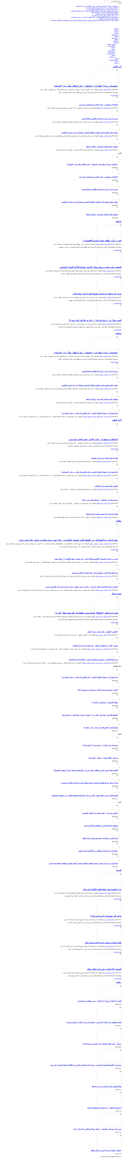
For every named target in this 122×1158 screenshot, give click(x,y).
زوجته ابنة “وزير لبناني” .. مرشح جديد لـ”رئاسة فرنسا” (100, 745)
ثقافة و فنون (111, 46)
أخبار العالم (115, 34)
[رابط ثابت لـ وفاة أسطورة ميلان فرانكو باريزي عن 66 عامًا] (108, 1083)
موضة (113, 49)
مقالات (116, 36)
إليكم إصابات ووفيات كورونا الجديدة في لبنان (103, 943)
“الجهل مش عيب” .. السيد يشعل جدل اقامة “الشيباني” (100, 813)
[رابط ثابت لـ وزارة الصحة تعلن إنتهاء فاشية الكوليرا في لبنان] (108, 886)
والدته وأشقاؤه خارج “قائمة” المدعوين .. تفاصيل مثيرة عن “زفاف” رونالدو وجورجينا (94, 1022)
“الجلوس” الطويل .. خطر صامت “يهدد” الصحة (102, 632)
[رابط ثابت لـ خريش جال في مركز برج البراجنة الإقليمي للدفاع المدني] (115, 115)
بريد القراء (112, 57)
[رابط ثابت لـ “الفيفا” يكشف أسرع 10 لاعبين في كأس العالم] (108, 1147)
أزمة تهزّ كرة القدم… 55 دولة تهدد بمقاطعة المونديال (104, 1108)
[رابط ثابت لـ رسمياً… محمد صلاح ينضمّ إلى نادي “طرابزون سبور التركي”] (108, 1040)
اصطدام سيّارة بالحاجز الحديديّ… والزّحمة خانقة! (104, 12)
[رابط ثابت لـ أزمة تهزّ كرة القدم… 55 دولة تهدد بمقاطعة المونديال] (108, 1104)
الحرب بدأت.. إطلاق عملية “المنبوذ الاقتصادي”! (102, 241)
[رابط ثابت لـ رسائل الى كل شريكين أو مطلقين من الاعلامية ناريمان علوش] (115, 847)
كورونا (116, 58)
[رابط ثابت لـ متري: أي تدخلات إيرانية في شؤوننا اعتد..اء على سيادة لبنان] (108, 290)
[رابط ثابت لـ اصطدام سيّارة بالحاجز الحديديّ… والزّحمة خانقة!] (115, 143)
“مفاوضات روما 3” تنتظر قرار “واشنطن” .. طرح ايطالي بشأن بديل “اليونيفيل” (97, 6)
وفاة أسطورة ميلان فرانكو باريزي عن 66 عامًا (106, 1086)
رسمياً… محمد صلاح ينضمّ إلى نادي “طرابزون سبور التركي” (101, 1044)
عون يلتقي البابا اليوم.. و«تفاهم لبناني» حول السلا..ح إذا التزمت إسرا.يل (95, 573)
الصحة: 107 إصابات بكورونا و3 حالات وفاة (104, 969)
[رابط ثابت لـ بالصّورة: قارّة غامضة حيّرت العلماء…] (115, 483)
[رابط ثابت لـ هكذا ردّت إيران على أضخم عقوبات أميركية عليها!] (115, 511)
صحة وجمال (111, 52)
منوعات (116, 42)
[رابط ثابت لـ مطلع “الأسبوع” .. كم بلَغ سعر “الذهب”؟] (115, 699)
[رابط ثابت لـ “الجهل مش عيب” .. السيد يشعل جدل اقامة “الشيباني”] (115, 810)
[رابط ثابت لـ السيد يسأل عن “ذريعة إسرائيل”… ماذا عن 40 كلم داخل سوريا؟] (108, 317)
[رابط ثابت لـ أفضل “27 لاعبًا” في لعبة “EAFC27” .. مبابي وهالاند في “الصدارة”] (108, 998)
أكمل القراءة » (114, 95)
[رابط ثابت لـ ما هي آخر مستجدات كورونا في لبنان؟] (108, 912)
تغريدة (116, 33)
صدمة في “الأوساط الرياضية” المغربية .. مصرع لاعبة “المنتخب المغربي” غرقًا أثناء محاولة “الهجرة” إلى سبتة (85, 1065)
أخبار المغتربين (111, 53)
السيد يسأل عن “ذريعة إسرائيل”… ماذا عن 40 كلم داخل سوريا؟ (95, 320)
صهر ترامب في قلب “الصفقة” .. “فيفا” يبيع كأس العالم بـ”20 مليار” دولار (97, 1129)
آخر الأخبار (117, 67)
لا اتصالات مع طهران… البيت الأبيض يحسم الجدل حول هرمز (101, 7)
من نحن (116, 61)
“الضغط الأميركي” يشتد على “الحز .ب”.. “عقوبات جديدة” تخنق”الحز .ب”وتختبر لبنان (90, 715)
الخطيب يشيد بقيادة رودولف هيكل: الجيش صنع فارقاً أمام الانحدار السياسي (90, 267)
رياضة (116, 63)
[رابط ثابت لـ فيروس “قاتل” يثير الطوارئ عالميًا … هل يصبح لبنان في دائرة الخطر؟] (115, 642)
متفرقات (115, 41)
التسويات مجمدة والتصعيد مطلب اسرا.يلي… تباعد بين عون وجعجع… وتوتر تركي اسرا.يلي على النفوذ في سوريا (82, 587)
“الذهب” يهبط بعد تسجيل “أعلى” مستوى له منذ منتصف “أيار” (97, 690)
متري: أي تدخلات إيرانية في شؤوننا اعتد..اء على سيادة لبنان (97, 294)
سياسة (116, 30)
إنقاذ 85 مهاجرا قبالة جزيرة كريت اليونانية (107, 14)
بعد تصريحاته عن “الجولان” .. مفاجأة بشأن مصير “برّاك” (99, 500)
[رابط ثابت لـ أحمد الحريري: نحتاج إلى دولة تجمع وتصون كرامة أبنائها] (115, 835)
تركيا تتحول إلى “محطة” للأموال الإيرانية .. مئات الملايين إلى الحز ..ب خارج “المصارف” (94, 17)
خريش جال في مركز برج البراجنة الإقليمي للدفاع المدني (102, 9)
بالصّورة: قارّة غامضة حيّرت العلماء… (108, 18)
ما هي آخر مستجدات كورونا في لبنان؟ (105, 916)
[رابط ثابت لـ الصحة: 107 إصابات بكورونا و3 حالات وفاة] (108, 965)
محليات (116, 31)
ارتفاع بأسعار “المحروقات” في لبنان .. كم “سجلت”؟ (100, 727)
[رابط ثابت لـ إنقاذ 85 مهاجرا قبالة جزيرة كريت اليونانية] (115, 455)
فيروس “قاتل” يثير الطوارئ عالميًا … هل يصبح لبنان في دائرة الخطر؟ (95, 646)
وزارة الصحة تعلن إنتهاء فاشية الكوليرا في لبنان (102, 889)
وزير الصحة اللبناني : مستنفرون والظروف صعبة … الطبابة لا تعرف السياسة (93, 659)
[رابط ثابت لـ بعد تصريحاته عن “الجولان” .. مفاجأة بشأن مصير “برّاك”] (115, 497)
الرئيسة (116, 28)
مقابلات (116, 39)
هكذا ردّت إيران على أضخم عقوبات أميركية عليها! (102, 514)
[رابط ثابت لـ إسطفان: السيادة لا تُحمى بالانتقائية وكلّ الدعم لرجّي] (115, 822)
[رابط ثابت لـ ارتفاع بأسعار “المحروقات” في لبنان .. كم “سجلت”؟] (115, 724)
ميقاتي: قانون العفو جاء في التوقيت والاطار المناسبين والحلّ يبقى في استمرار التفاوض (94, 11)
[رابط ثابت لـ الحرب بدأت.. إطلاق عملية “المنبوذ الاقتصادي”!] (108, 237)
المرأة (113, 47)
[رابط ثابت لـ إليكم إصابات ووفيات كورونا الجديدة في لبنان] (108, 939)
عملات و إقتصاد (113, 60)
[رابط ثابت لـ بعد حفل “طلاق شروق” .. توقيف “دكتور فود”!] (115, 754)
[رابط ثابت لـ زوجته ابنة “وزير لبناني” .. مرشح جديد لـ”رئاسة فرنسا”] (115, 742)
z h (111, 122)
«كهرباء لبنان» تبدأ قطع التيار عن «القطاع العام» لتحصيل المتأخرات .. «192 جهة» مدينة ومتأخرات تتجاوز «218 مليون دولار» (68, 540)
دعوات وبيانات (111, 44)
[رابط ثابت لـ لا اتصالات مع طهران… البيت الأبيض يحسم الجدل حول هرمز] (115, 101)
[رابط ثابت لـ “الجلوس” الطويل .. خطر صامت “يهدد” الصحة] (115, 628)
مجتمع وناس (111, 50)
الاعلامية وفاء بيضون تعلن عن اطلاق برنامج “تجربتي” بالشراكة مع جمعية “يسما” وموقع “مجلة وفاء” (85, 770)
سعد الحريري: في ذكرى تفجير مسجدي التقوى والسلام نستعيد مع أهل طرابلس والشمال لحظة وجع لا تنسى (83, 863)
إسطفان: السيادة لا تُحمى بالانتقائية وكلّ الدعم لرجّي (101, 826)
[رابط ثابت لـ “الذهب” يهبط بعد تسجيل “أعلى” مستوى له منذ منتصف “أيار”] (115, 686)
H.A (110, 89)
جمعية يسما (115, 38)
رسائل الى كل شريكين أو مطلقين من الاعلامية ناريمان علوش (98, 851)
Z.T (111, 108)
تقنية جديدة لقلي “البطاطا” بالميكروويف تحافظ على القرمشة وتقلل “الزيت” (86, 613)
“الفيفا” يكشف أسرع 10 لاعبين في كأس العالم (106, 1150)
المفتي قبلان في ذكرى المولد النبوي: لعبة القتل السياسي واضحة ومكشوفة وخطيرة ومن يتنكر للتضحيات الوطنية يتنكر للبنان (84, 20)
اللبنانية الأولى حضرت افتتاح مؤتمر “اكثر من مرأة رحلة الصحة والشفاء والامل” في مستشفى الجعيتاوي (85, 795)
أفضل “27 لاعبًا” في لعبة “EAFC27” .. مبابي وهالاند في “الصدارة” (99, 1001)
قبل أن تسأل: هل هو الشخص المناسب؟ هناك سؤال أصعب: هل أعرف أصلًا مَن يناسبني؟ (89, 783)
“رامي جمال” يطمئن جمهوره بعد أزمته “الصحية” (105, 15)
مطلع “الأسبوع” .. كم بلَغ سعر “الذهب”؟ (105, 702)
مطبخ (113, 55)
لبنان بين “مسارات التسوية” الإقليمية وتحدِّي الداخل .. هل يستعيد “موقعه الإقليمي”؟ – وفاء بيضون (86, 559)
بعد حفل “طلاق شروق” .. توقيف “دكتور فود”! (103, 758)
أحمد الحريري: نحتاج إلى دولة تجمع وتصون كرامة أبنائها (100, 838)
